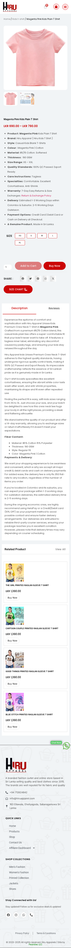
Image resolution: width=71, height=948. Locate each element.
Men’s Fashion (17, 866)
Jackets (13, 883)
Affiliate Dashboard (20, 847)
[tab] (19, 309)
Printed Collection (19, 877)
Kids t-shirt (18, 19)
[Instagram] (16, 915)
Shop (12, 836)
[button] (23, 279)
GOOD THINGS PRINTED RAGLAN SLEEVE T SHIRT (30, 671)
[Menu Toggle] (65, 7)
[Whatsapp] (24, 915)
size (9, 236)
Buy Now (54, 266)
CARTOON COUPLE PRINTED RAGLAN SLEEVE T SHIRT (32, 628)
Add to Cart (28, 266)
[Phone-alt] (31, 915)
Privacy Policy (22, 933)
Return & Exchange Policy (36, 195)
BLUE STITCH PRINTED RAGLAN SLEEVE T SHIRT (29, 714)
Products (14, 831)
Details (15, 572)
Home (7, 19)
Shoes (12, 888)
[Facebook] (8, 915)
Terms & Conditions (46, 933)
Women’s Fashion (19, 872)
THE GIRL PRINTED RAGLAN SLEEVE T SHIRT (27, 585)
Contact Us (15, 842)
